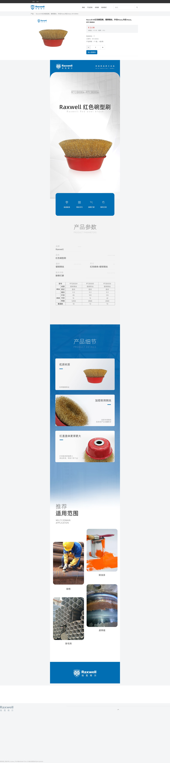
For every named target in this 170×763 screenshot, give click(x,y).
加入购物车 (92, 52)
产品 (32, 14)
